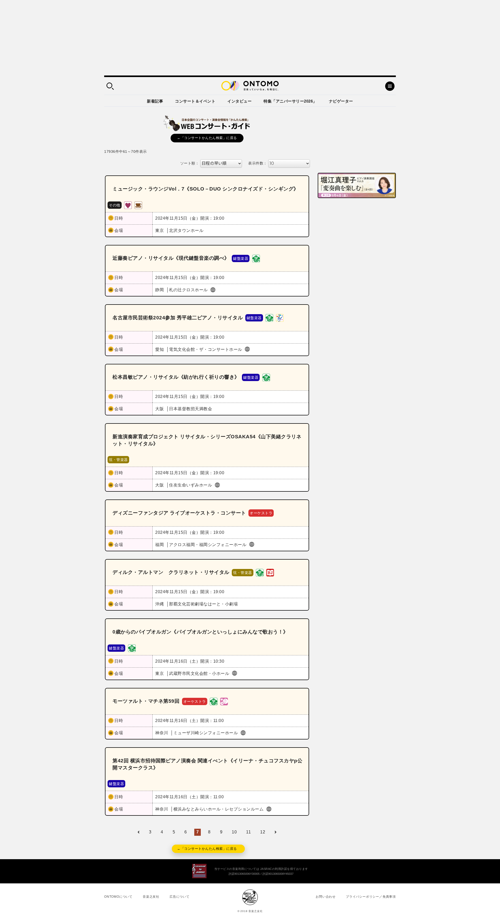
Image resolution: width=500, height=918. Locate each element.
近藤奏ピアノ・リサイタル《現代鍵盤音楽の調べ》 (171, 258)
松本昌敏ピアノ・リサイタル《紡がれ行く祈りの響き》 (176, 377)
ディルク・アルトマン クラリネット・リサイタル (171, 572)
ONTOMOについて (118, 896)
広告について (180, 896)
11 (248, 832)
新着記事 (155, 101)
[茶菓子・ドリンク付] (138, 204)
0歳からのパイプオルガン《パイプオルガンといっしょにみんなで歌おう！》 (200, 632)
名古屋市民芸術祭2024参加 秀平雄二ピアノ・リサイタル (178, 317)
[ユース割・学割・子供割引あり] (256, 258)
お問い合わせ (326, 896)
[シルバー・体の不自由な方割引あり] (128, 204)
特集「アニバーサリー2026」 (290, 101)
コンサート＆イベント (195, 101)
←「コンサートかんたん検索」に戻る (207, 138)
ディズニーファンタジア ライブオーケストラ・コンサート (179, 513)
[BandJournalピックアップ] (270, 572)
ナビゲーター (341, 101)
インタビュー (239, 101)
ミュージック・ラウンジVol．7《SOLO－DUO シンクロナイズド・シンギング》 (206, 189)
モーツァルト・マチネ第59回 (146, 701)
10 (234, 832)
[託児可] (224, 701)
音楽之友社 (151, 896)
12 (262, 832)
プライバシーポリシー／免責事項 (371, 896)
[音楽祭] (280, 317)
